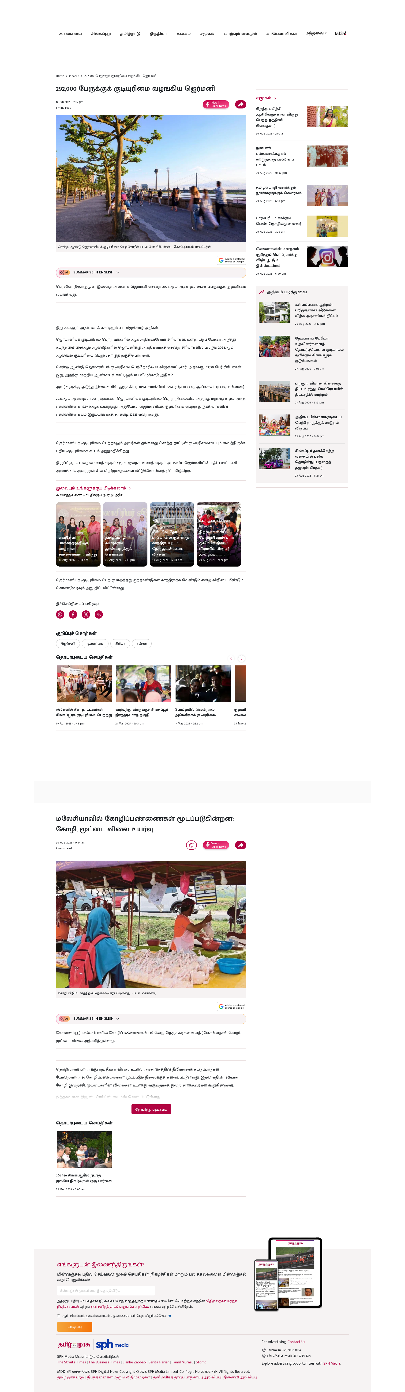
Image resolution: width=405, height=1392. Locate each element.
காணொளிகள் (281, 33)
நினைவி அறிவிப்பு (240, 1377)
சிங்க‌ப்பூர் (101, 33)
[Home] (112, 1344)
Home (60, 75)
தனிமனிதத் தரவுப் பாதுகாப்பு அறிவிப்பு (120, 1306)
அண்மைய (70, 33)
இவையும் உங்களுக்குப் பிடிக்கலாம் (91, 488)
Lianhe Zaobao (134, 1362)
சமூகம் (207, 33)
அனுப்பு (75, 1327)
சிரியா (120, 643)
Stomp (201, 1362)
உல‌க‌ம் (183, 33)
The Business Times (104, 1362)
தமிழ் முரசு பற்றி (71, 1377)
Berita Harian (158, 1362)
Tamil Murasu (182, 1362)
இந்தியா (158, 33)
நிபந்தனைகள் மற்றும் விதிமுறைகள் (118, 1377)
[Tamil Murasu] (74, 1344)
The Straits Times (71, 1362)
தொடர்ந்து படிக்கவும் (151, 1109)
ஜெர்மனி (68, 643)
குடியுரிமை (95, 643)
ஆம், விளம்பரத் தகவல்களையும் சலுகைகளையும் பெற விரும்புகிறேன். (116, 1315)
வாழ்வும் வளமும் (240, 33)
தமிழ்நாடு (130, 33)
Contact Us (296, 1342)
